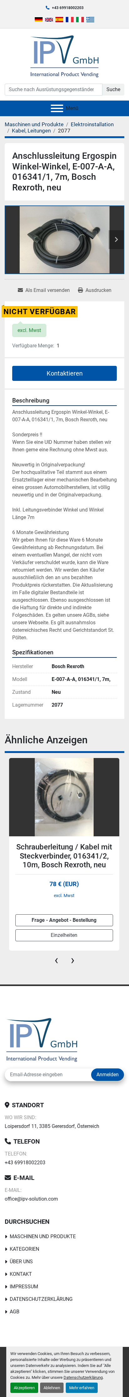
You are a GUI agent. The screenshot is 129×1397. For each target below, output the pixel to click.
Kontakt (21, 1274)
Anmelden (107, 1075)
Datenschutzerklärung (83, 1377)
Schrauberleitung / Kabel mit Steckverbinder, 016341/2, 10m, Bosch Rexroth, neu (64, 856)
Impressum (24, 1287)
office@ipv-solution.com (31, 1199)
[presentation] (56, 960)
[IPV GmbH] (42, 1039)
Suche (113, 89)
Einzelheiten (64, 935)
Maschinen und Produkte (43, 1236)
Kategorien (24, 1249)
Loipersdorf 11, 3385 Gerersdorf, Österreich (52, 1126)
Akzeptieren (24, 1387)
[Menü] (57, 108)
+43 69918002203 (68, 8)
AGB (14, 1312)
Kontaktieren (65, 373)
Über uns (21, 1262)
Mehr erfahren (81, 1387)
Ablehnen (52, 1387)
